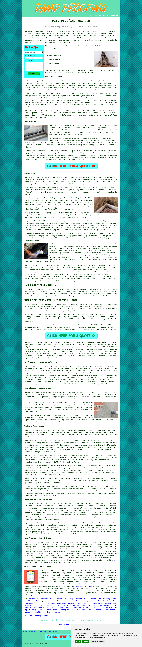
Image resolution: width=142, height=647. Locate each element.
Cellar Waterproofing (38, 599)
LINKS (95, 15)
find (30, 542)
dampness (73, 46)
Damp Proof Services (46, 603)
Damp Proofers (56, 599)
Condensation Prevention (43, 607)
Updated (45, 631)
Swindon (53, 342)
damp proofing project (47, 562)
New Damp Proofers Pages (35, 631)
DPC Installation (63, 607)
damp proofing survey (33, 153)
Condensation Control (54, 601)
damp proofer (109, 113)
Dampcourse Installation (76, 601)
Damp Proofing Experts (108, 599)
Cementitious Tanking (33, 601)
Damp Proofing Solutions (68, 605)
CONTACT (106, 15)
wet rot (75, 96)
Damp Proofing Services (64, 610)
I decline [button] (85, 641)
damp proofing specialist (76, 417)
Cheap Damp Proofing (73, 599)
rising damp (42, 184)
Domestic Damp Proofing (100, 601)
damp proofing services (46, 595)
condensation (54, 128)
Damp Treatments (84, 610)
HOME (90, 15)
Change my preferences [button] (97, 641)
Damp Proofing (104, 603)
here (116, 560)
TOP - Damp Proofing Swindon (36, 616)
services (62, 356)
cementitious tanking (66, 403)
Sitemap (25, 631)
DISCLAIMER (114, 15)
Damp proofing (29, 342)
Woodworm (27, 430)
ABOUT (100, 15)
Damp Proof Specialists (91, 605)
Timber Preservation (46, 605)
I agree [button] (78, 641)
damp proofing (46, 40)
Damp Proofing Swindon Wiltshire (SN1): (41, 31)
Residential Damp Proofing (106, 610)
